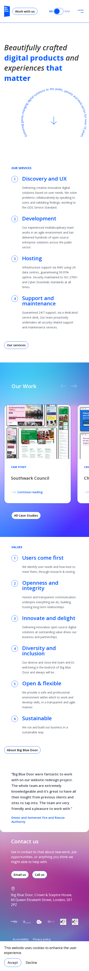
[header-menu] (81, 11)
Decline (31, 962)
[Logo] (7, 11)
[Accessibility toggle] (59, 11)
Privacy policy (42, 939)
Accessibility (21, 939)
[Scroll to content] (53, 120)
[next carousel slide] (74, 386)
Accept (13, 962)
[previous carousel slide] (63, 386)
